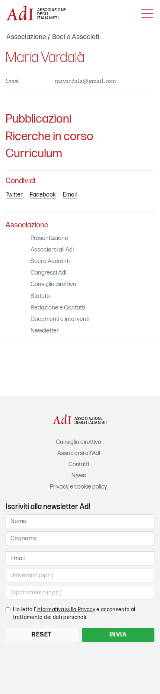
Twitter (14, 194)
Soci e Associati (75, 37)
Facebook (43, 194)
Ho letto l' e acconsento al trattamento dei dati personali (74, 613)
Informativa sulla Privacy (65, 609)
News (78, 475)
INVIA (118, 634)
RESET (42, 634)
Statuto (40, 296)
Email (70, 194)
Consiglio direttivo (53, 284)
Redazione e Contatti (58, 307)
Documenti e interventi (60, 319)
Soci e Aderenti (50, 261)
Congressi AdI (49, 272)
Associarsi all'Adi (52, 249)
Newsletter (45, 330)
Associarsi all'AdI (78, 453)
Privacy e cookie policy (78, 486)
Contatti (78, 464)
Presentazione (49, 238)
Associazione (26, 37)
